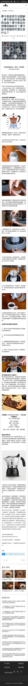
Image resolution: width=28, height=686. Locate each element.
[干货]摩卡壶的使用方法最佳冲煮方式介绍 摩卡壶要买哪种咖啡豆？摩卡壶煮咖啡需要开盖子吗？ (13, 637)
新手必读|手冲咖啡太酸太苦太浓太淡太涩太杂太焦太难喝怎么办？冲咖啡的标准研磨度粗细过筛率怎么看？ (13, 655)
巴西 (23, 554)
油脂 (15, 554)
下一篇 (22, 560)
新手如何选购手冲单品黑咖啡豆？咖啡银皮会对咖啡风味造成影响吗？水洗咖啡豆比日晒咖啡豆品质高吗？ (13, 618)
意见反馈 (7, 667)
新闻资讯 (21, 663)
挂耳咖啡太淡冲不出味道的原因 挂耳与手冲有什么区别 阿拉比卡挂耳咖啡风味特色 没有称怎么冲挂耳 (14, 643)
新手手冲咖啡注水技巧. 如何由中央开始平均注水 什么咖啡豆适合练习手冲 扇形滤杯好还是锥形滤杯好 (14, 625)
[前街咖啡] (5, 5)
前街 (19, 554)
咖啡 (3, 554)
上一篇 (5, 560)
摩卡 (7, 554)
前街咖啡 (4, 10)
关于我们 (7, 663)
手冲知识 (10, 10)
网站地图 (21, 667)
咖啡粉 (11, 554)
